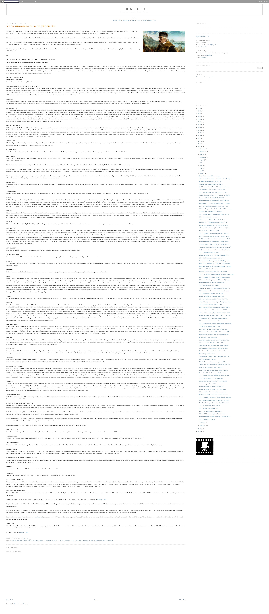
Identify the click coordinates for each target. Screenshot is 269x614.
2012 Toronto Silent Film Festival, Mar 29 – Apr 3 (213, 192)
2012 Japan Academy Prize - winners (209, 406)
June (201, 165)
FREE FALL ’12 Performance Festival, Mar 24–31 (213, 222)
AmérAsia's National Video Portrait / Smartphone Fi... (214, 345)
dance (25, 540)
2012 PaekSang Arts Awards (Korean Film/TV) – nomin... (215, 209)
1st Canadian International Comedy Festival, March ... (214, 250)
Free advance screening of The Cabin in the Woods (213, 225)
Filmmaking (126, 20)
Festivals (144, 20)
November (203, 152)
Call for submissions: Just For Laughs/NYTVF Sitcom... (215, 315)
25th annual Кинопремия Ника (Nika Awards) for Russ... (215, 365)
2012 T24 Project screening (207, 419)
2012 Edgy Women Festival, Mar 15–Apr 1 (211, 293)
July (201, 163)
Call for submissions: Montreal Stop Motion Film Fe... (214, 187)
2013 (199, 144)
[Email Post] (29, 538)
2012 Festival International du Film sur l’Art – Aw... (213, 206)
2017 (199, 133)
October (202, 154)
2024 (199, 114)
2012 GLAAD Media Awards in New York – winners (214, 214)
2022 (199, 119)
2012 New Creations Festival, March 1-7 (210, 411)
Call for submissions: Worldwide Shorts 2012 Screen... (214, 200)
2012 (199, 146)
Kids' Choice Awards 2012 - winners (209, 176)
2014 (199, 141)
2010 (199, 432)
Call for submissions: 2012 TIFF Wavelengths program (214, 195)
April (201, 171)
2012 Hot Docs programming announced (210, 258)
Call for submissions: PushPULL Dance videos (212, 389)
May (201, 168)
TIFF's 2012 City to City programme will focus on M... (214, 288)
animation (15, 540)
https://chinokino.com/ (202, 36)
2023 (199, 116)
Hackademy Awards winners (207, 354)
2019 (199, 127)
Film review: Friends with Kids (208, 337)
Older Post (182, 600)
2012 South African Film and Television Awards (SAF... (215, 332)
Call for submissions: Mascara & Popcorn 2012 (212, 282)
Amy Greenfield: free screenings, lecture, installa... (213, 348)
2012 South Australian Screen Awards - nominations (214, 291)
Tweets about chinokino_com (204, 77)
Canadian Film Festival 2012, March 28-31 (211, 198)
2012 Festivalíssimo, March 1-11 (208, 408)
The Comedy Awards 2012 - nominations (211, 378)
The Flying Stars (212, 45)
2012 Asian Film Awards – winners (209, 269)
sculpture (109, 540)
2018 (199, 130)
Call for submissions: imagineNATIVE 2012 (211, 386)
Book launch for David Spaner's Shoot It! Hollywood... (214, 261)
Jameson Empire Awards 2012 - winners (210, 211)
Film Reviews (117, 20)
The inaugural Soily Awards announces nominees (213, 318)
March (202, 173)
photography (100, 540)
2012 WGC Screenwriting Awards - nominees (212, 414)
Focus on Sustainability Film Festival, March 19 (213, 272)
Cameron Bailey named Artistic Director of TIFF (213, 310)
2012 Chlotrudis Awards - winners (209, 252)
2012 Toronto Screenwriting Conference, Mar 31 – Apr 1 (215, 179)
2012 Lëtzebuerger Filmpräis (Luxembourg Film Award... (215, 324)
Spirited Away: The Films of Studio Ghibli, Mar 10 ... (214, 340)
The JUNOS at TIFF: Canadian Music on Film (212, 190)
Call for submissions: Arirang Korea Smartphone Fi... (214, 241)
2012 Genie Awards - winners (207, 359)
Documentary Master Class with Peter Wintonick (213, 381)
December (203, 149)
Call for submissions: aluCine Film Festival (211, 296)
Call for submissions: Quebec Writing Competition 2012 (215, 416)
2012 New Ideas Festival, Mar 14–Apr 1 (210, 304)
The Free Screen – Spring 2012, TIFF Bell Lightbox (214, 244)
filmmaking (59, 540)
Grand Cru (209, 55)
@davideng (204, 57)
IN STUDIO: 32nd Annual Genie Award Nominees (213, 370)
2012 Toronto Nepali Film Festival (209, 285)
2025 (199, 111)
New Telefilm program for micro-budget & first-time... (214, 403)
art (20, 540)
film (53, 540)
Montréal (86, 540)
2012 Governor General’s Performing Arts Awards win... (214, 375)
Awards (133, 20)
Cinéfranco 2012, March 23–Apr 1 (209, 231)
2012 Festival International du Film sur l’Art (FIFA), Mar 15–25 (30, 26)
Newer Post (9, 600)
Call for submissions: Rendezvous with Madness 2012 (214, 239)
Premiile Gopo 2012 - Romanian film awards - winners (214, 203)
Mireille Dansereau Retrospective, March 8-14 (212, 362)
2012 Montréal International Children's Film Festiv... (214, 400)
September (203, 157)
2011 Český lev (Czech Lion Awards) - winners (212, 392)
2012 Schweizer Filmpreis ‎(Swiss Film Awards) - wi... (214, 280)
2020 (199, 125)
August (202, 160)
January (202, 425)
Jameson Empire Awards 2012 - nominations (211, 384)
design (30, 540)
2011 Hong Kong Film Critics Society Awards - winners (215, 397)
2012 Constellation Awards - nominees (210, 321)
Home (96, 600)
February (202, 423)
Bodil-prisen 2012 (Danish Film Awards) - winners (213, 395)
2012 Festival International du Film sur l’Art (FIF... (213, 299)
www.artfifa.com (101, 499)
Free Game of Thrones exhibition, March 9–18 (212, 351)
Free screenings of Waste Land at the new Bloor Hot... (214, 334)
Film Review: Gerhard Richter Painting (210, 181)
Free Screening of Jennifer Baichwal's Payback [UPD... (214, 307)
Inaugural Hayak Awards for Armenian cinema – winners (215, 266)
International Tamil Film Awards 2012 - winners (212, 373)
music (93, 540)
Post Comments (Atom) (20, 604)
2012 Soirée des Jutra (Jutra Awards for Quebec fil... (213, 329)
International (69, 540)
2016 (199, 135)
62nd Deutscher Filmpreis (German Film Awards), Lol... (214, 228)
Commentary (152, 20)
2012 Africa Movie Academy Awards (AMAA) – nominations (216, 274)
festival (42, 540)
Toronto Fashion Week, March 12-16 (209, 326)
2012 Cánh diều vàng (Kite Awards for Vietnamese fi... (214, 277)
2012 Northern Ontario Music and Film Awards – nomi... (215, 313)
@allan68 (203, 47)
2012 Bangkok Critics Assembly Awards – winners (213, 233)
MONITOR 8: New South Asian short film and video (214, 236)
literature (78, 540)
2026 (199, 108)
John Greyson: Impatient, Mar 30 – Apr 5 (211, 184)
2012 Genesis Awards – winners (208, 217)
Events (138, 20)
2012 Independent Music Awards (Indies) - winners (213, 220)
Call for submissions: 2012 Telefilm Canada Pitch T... (214, 255)
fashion (36, 540)
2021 (199, 122)
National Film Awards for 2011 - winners (210, 367)
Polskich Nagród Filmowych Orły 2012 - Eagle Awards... (215, 263)
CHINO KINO (134, 9)
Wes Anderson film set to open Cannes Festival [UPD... (214, 356)
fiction (48, 540)
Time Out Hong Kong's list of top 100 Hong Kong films (215, 302)
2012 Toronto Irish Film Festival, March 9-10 (212, 343)
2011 (199, 429)
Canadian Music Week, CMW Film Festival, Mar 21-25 (215, 247)
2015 (199, 138)
